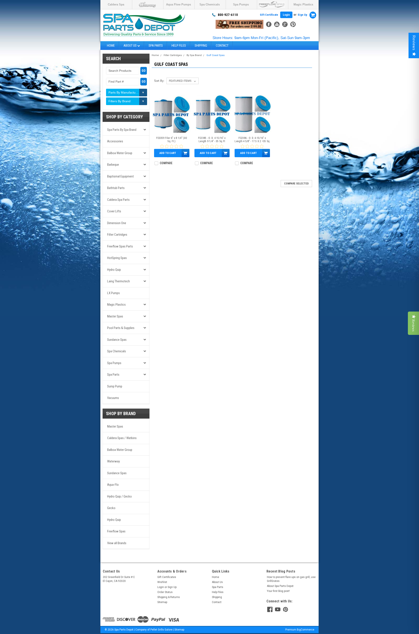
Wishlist (162, 582)
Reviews (414, 42)
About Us (130, 46)
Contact (222, 46)
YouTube (277, 24)
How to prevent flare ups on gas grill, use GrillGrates (291, 579)
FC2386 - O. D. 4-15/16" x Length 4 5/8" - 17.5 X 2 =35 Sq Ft (252, 139)
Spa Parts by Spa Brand (121, 130)
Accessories (115, 141)
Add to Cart (167, 153)
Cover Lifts (114, 211)
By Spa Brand (194, 55)
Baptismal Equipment (120, 176)
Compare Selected (296, 183)
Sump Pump (114, 386)
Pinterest (293, 24)
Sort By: (159, 80)
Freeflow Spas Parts (120, 246)
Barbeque (113, 165)
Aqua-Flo (113, 485)
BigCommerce (305, 629)
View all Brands (116, 543)
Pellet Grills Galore (161, 629)
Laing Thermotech (118, 281)
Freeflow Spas (116, 531)
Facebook (268, 24)
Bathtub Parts (116, 188)
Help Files (179, 46)
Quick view (171, 130)
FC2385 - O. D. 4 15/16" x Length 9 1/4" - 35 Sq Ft (211, 139)
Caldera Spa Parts (118, 200)
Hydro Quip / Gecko (119, 496)
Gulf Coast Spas (215, 55)
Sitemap (162, 602)
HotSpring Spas (117, 258)
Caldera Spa (116, 4)
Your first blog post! (278, 591)
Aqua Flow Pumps (178, 4)
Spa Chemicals (209, 4)
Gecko (111, 508)
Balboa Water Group (119, 153)
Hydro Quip (114, 270)
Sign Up (302, 14)
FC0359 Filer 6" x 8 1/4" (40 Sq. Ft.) (171, 139)
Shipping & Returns (168, 597)
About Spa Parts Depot (280, 586)
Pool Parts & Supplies (120, 328)
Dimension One (116, 223)
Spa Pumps (241, 4)
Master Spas (115, 316)
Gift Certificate (269, 14)
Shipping (201, 46)
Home (111, 46)
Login (286, 14)
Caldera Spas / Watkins (122, 438)
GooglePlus (285, 24)
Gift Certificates (166, 577)
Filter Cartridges (117, 235)
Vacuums (113, 398)
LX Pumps (113, 293)
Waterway (113, 461)
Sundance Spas (117, 340)
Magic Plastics (303, 4)
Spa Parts (156, 46)
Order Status (165, 592)
